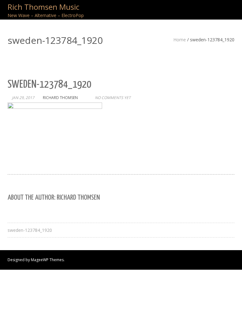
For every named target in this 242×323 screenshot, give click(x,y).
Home (179, 40)
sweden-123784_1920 (30, 230)
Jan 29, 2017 (23, 97)
